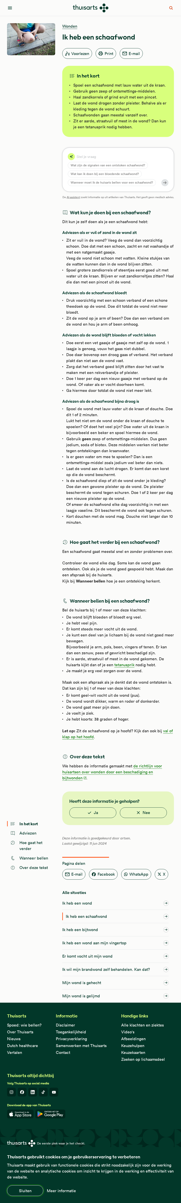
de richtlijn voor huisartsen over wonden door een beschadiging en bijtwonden (112, 771)
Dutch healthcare (22, 1045)
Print (109, 53)
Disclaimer (65, 1025)
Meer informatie (61, 1190)
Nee (146, 812)
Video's (127, 1031)
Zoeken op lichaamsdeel (143, 1059)
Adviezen (27, 833)
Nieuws (14, 1038)
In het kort (28, 823)
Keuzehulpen (132, 1045)
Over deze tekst (33, 867)
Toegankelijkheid (71, 1031)
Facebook (106, 874)
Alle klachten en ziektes (142, 1025)
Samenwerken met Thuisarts (81, 1045)
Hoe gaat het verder (30, 845)
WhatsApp (138, 874)
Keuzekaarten (133, 1052)
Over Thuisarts (20, 1031)
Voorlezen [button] (80, 53)
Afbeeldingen (133, 1038)
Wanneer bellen (33, 858)
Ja (96, 812)
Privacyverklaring (71, 1038)
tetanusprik (124, 664)
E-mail (134, 53)
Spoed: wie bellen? (24, 1025)
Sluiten (25, 1190)
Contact (63, 1052)
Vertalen (14, 1052)
